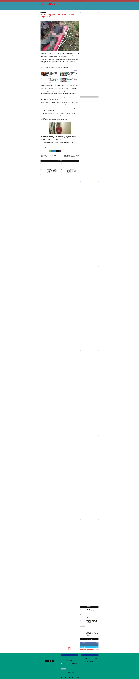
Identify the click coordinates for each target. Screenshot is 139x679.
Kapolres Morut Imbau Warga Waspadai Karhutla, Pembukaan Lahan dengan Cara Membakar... (73, 164)
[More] (62, 151)
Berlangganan (95, 649)
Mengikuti (96, 647)
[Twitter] (53, 661)
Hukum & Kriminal (43, 12)
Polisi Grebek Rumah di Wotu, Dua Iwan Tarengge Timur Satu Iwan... (72, 175)
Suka (97, 642)
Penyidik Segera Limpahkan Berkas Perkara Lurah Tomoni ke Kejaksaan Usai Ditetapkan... (52, 164)
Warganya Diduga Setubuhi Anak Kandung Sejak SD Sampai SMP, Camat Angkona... (92, 621)
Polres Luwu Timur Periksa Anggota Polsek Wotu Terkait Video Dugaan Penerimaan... (52, 170)
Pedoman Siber (92, 0)
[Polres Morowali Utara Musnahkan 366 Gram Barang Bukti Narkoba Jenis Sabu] (63, 171)
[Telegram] (55, 151)
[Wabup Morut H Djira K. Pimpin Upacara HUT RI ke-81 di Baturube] (82, 611)
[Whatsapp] (46, 661)
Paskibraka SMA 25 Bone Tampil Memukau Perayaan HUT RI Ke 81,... (72, 659)
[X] (57, 151)
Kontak (85, 0)
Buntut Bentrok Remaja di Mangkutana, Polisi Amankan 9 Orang (52, 175)
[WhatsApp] (50, 151)
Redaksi (88, 0)
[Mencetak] (60, 151)
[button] (97, 3)
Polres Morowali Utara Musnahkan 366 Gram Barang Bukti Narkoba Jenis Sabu (72, 170)
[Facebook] (52, 151)
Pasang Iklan (96, 0)
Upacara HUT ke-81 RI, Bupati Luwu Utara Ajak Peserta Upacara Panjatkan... (92, 616)
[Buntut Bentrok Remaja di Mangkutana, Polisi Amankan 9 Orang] (43, 176)
